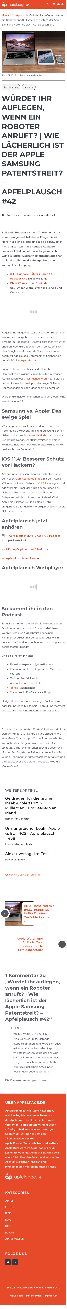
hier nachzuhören (36, 378)
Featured (29, 87)
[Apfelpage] (16, 4)
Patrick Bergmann (15, 859)
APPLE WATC (13, 1238)
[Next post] (62, 944)
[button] (47, 4)
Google (27, 214)
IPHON (9, 1207)
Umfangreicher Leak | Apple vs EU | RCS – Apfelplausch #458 (32, 833)
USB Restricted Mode (28, 478)
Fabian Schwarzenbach (18, 844)
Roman (26, 683)
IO (6, 1226)
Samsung (37, 214)
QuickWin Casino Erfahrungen (23, 874)
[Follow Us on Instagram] (15, 1262)
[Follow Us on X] (8, 1262)
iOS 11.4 (43, 483)
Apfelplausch (11, 87)
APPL (8, 1200)
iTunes (14, 687)
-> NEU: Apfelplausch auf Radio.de (25, 549)
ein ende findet (38, 435)
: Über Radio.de (37, 283)
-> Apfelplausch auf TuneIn (21, 558)
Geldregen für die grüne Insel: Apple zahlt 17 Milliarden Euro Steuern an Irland (31, 805)
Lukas (39, 683)
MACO (9, 1232)
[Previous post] (5, 913)
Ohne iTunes (18, 283)
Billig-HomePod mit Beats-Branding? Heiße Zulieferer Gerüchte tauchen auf (39, 913)
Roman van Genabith (17, 818)
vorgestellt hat (27, 360)
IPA (7, 1213)
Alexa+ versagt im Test (27, 854)
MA (7, 1219)
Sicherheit (49, 214)
